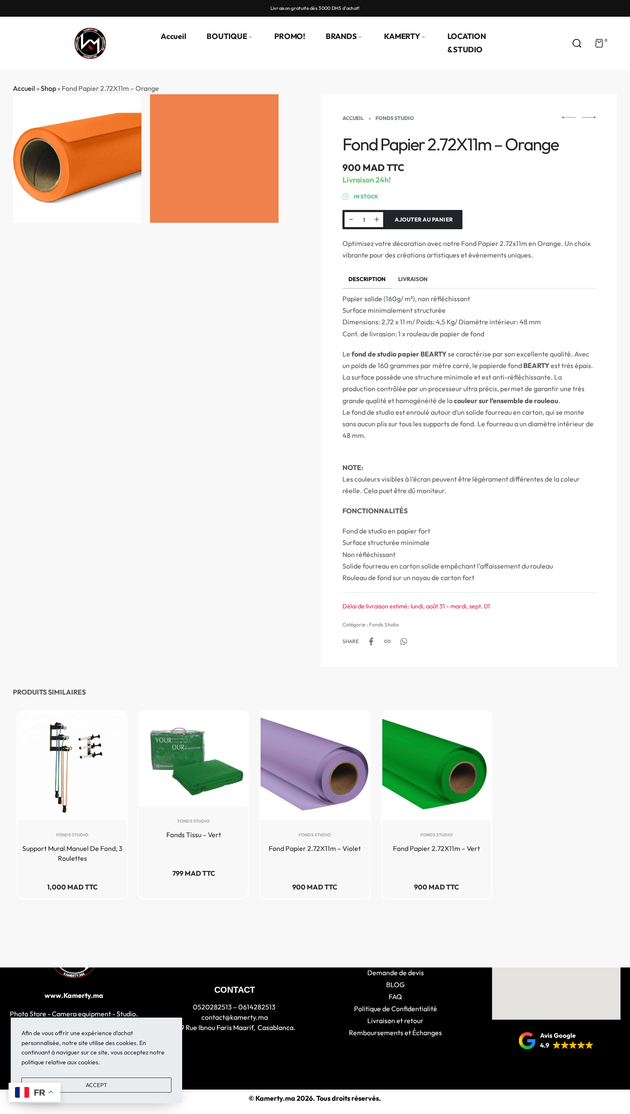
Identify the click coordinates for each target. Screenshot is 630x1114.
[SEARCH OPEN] (577, 43)
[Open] (618, 43)
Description (367, 279)
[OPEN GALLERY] (77, 158)
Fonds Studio (394, 118)
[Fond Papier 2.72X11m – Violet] (315, 766)
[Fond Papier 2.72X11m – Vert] (436, 766)
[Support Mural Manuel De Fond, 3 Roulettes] (72, 766)
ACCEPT (96, 1084)
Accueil (24, 88)
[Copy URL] (387, 641)
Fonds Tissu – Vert (193, 834)
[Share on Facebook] (371, 641)
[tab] (367, 279)
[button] (556, 1041)
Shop (48, 88)
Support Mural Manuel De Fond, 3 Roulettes (72, 853)
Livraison (413, 279)
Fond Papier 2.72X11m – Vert (436, 848)
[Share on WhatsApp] (404, 641)
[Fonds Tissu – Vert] (193, 759)
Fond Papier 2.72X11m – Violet (315, 848)
